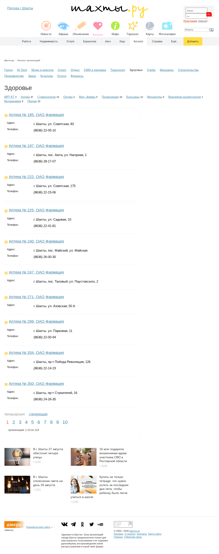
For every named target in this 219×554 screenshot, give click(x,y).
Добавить (193, 41)
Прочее (32, 101)
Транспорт (117, 70)
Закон (32, 76)
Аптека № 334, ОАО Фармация (36, 353)
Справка (157, 41)
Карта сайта (154, 534)
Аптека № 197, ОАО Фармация (36, 146)
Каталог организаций (29, 60)
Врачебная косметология (184, 97)
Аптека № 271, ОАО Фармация (36, 297)
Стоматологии (46, 97)
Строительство (188, 70)
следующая (38, 414)
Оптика (68, 97)
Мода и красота (42, 70)
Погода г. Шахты (20, 8)
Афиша (63, 34)
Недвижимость (49, 41)
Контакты (142, 534)
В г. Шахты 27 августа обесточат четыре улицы (48, 453)
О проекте (130, 534)
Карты (150, 34)
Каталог (138, 41)
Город (8, 70)
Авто (108, 41)
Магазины (167, 70)
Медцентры (154, 97)
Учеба (151, 70)
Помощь (118, 537)
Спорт (62, 70)
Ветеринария (12, 101)
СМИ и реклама (95, 70)
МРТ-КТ (9, 97)
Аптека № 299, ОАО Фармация (36, 321)
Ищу (122, 41)
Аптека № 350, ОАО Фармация (36, 384)
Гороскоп (132, 34)
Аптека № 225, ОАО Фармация (36, 210)
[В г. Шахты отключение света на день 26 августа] (17, 492)
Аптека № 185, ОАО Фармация (36, 115)
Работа (26, 41)
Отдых (75, 70)
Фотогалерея (167, 34)
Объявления (81, 34)
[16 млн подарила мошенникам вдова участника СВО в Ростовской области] (84, 465)
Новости (46, 34)
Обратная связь (133, 537)
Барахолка (89, 41)
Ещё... (174, 41)
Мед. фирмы (87, 97)
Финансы (77, 76)
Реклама (118, 534)
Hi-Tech (22, 70)
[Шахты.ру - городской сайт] (109, 17)
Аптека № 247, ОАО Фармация (36, 272)
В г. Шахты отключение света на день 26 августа (48, 480)
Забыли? (203, 21)
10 (65, 422)
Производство (14, 76)
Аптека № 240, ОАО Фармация (36, 241)
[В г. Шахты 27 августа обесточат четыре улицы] (17, 465)
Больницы (132, 97)
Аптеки (25, 97)
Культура (46, 76)
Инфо (115, 34)
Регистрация (190, 21)
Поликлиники (110, 97)
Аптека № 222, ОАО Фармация (36, 177)
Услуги (70, 41)
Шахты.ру (9, 60)
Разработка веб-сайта (38, 527)
